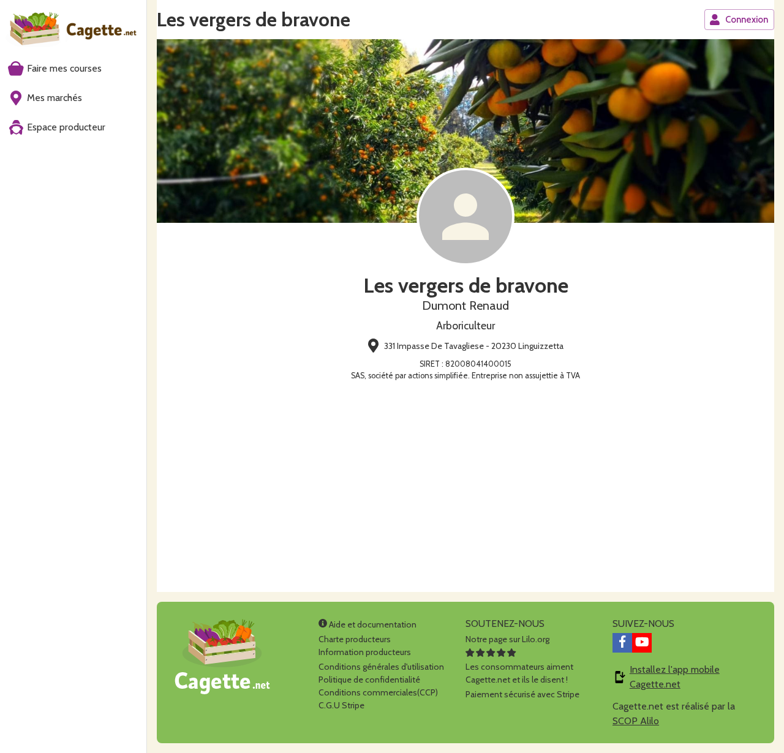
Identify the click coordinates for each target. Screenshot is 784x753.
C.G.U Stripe (341, 705)
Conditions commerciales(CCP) (378, 692)
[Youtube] (642, 643)
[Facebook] (622, 643)
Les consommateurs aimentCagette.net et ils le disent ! (519, 673)
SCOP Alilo (635, 721)
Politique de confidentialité (369, 679)
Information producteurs (364, 651)
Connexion (746, 19)
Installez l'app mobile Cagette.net (675, 677)
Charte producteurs (354, 639)
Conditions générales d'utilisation (381, 666)
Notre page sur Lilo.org (507, 639)
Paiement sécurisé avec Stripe (522, 694)
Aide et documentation (372, 624)
